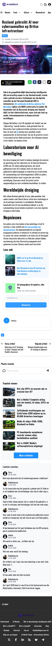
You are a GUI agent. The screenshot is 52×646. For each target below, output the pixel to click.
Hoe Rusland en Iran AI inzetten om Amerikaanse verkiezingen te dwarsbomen (31, 271)
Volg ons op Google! (10, 634)
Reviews (6, 630)
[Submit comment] (48, 371)
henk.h (10, 535)
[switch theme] (45, 4)
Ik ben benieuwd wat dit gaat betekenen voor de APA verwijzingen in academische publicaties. (25, 529)
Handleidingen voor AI (40, 630)
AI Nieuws (16, 621)
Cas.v (10, 472)
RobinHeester (13, 483)
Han (9, 569)
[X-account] (9, 639)
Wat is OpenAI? (24, 626)
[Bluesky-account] (36, 639)
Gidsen (26, 12)
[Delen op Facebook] (35, 82)
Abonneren (26, 304)
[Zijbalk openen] (1, 12)
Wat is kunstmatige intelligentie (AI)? (37, 621)
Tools (15, 12)
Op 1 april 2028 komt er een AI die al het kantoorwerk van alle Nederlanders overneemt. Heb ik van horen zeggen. (26, 587)
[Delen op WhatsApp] (30, 82)
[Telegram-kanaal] (42, 639)
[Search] (41, 4)
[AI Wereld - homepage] (10, 4)
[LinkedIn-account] (22, 639)
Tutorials (16, 630)
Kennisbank (5, 621)
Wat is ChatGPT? (9, 626)
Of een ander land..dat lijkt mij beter (16, 574)
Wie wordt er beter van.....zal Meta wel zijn (18, 541)
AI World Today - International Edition (35, 634)
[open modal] (49, 4)
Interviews (38, 626)
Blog (47, 626)
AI (17, 131)
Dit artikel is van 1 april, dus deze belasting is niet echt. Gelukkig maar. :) (25, 563)
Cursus (26, 630)
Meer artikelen (26, 455)
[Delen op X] (39, 82)
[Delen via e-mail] (44, 82)
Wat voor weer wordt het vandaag (15, 551)
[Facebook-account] (15, 639)
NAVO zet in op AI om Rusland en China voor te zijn (30, 259)
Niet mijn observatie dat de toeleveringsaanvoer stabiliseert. (25, 478)
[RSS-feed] (29, 639)
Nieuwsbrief (40, 12)
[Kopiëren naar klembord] (49, 82)
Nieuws (7, 12)
